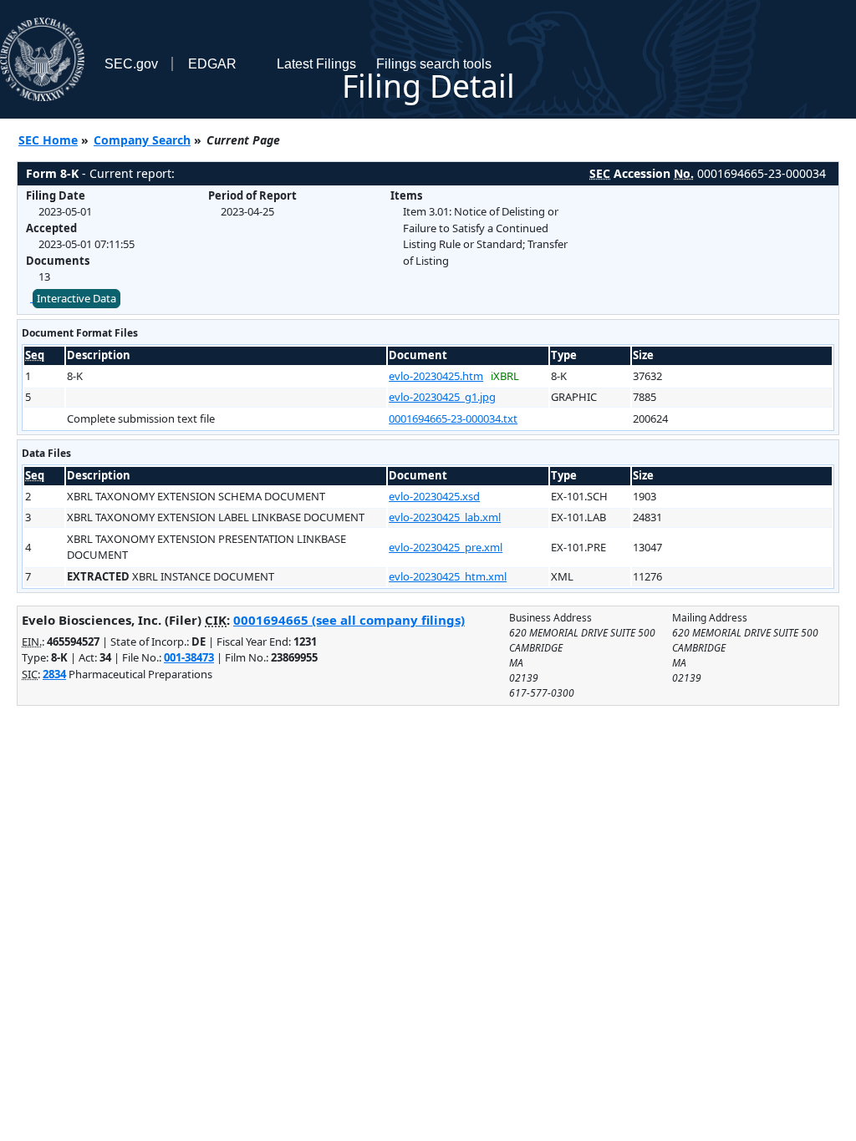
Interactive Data (76, 298)
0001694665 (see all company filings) (349, 619)
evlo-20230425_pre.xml (445, 547)
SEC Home (48, 140)
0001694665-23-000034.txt (453, 418)
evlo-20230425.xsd (434, 496)
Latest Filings (316, 64)
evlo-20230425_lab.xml (445, 517)
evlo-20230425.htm (436, 375)
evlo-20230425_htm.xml (448, 576)
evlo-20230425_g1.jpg (442, 396)
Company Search (142, 140)
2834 (54, 674)
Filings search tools (434, 64)
